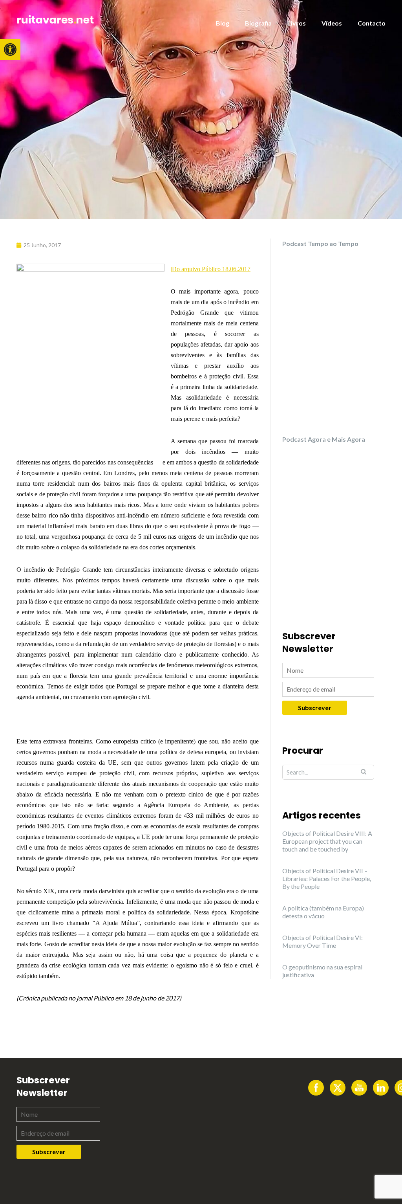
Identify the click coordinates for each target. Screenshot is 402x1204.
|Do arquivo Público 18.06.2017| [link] (211, 269)
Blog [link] (222, 23)
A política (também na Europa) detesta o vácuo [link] (323, 912)
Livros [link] (296, 23)
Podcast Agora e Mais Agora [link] (323, 439)
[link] (10, 49)
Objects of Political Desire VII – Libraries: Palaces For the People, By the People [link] (326, 878)
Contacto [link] (372, 23)
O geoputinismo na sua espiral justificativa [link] (322, 970)
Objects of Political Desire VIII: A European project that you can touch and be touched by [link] (327, 841)
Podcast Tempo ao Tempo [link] (320, 243)
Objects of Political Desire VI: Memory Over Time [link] (322, 941)
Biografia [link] (258, 23)
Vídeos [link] (332, 23)
